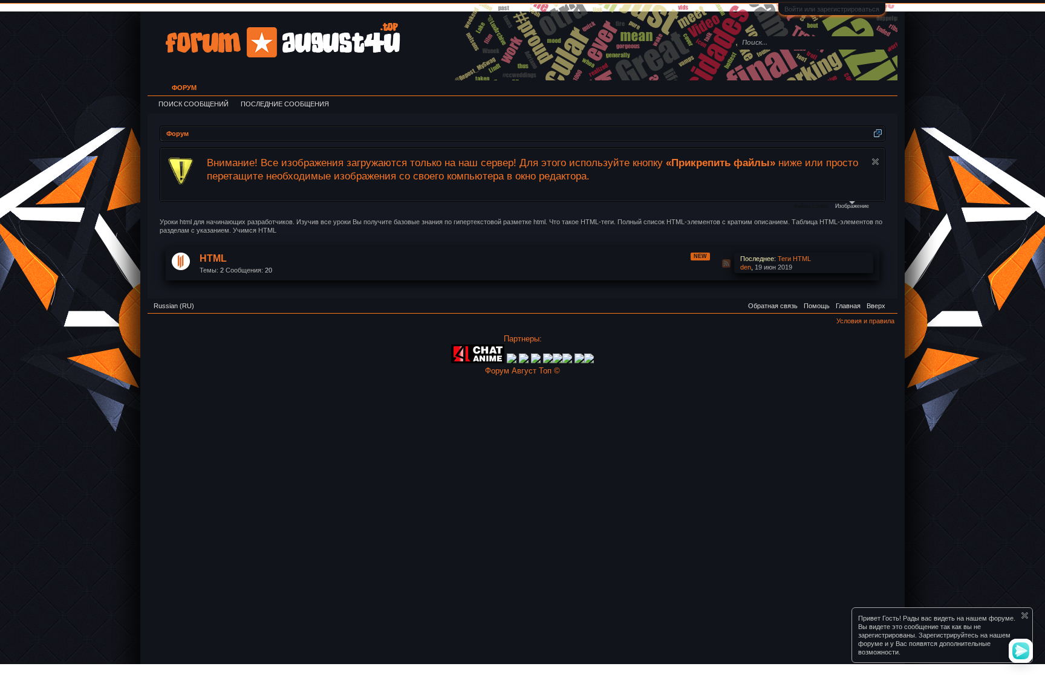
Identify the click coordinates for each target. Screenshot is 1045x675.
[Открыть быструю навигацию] (878, 133)
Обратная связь (773, 305)
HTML (213, 258)
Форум (184, 87)
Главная (848, 305)
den (745, 267)
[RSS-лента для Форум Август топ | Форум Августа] (891, 302)
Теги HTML (794, 258)
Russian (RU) (174, 305)
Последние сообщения (285, 104)
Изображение (852, 206)
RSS (726, 263)
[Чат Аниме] (477, 360)
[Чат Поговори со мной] (579, 360)
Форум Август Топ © (522, 370)
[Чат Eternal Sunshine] (557, 360)
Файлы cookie (811, 206)
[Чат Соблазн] (568, 360)
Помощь (817, 305)
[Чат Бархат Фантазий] (589, 360)
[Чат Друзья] (511, 360)
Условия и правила (865, 321)
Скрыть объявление (875, 161)
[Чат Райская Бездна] (548, 360)
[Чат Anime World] (537, 360)
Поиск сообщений (193, 104)
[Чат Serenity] (524, 360)
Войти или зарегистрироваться (831, 9)
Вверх (876, 305)
